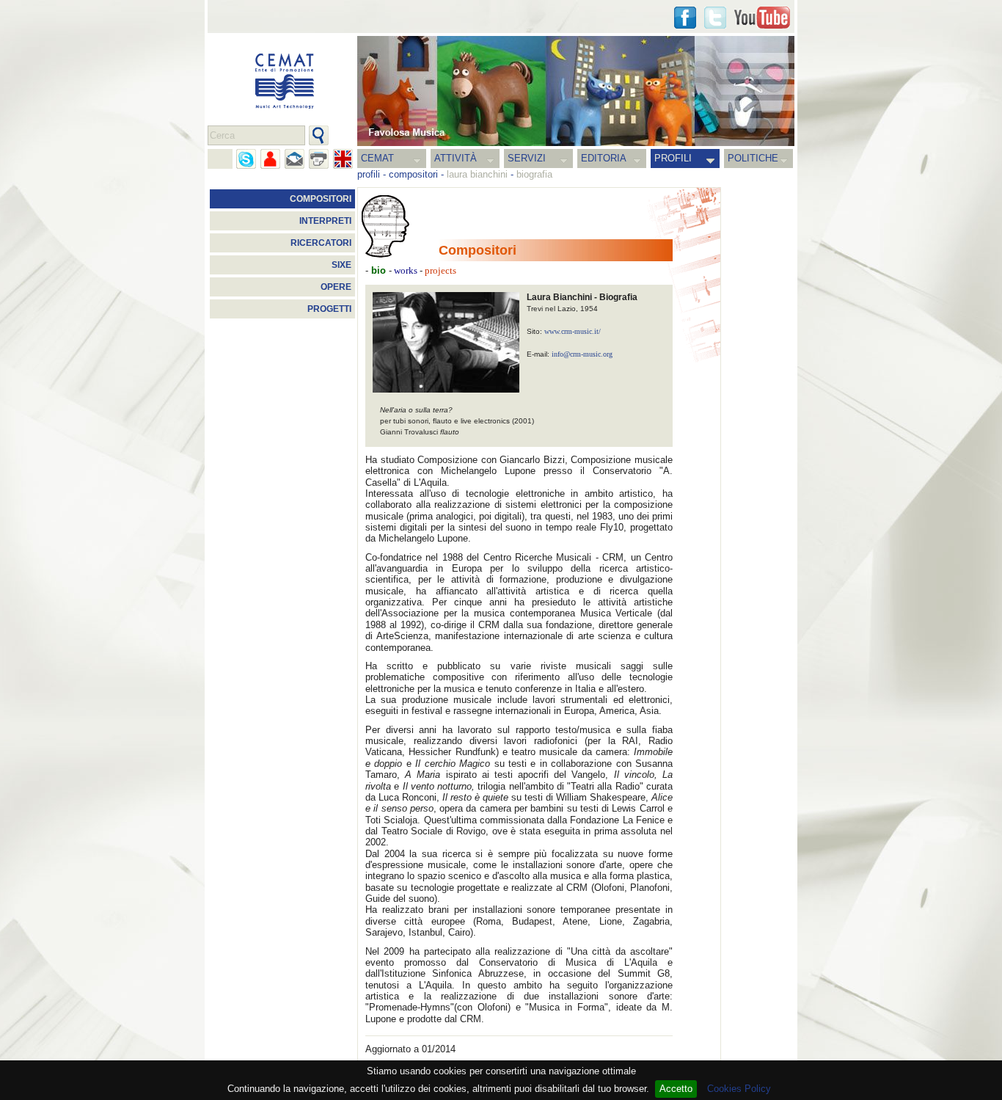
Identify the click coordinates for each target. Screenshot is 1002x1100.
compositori (413, 174)
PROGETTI (329, 309)
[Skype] (246, 159)
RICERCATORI (320, 242)
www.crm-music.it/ (572, 331)
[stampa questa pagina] (319, 159)
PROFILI (673, 158)
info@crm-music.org (582, 354)
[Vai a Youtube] (762, 18)
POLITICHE (753, 158)
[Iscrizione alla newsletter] (294, 159)
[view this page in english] (343, 159)
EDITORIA (603, 158)
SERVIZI (527, 158)
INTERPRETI (325, 220)
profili (368, 174)
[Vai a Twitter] (715, 18)
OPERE (336, 287)
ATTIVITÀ (455, 158)
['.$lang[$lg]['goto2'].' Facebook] (685, 18)
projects (439, 271)
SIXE (341, 265)
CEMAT (377, 158)
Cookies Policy (739, 1088)
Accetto (675, 1088)
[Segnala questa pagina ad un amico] (270, 159)
